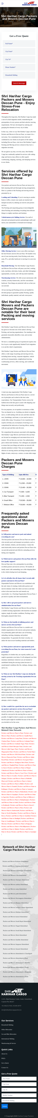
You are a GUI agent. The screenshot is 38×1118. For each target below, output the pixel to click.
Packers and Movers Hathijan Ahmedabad (16, 912)
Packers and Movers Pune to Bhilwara (22, 797)
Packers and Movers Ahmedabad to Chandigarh (17, 953)
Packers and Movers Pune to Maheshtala (14, 792)
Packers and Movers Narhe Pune (24, 752)
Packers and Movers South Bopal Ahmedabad (17, 921)
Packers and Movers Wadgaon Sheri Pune (14, 762)
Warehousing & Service (8, 1043)
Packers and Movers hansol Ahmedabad (15, 916)
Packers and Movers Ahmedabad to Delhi (15, 976)
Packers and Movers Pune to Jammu (20, 789)
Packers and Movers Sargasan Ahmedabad (15, 866)
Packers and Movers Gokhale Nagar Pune (14, 744)
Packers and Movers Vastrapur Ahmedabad (16, 880)
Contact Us (4, 1067)
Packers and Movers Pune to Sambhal (18, 816)
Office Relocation (6, 1029)
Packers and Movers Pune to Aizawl (21, 805)
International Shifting (7, 1039)
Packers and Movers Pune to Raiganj (19, 824)
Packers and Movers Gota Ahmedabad (14, 875)
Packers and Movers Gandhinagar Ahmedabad (17, 870)
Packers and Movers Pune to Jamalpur (23, 832)
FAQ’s (3, 1058)
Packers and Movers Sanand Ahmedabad (15, 949)
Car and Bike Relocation (8, 1034)
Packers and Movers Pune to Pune (12, 733)
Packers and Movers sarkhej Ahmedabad (15, 884)
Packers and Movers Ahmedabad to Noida (16, 967)
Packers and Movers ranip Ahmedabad (15, 889)
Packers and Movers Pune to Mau (12, 808)
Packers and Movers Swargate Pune (20, 760)
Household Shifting (7, 1025)
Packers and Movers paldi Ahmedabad (14, 893)
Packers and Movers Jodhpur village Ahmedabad (18, 907)
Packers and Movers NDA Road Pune (13, 754)
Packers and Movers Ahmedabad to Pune (15, 958)
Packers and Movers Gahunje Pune (22, 741)
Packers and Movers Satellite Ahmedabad (15, 940)
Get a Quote (5, 1063)
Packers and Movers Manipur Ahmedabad (16, 903)
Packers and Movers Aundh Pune (21, 736)
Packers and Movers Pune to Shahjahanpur (15, 800)
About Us (4, 1054)
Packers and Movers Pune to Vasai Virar (14, 773)
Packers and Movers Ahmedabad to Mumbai (16, 963)
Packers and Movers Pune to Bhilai (12, 784)
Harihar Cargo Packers (26, 1116)
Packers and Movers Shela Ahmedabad (15, 935)
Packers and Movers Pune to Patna (21, 770)
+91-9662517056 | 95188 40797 (11, 1006)
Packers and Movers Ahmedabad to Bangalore (17, 972)
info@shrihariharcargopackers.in (11, 1010)
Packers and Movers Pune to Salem (19, 781)
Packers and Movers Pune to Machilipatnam (15, 826)
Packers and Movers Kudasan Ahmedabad (15, 861)
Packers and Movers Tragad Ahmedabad (15, 926)
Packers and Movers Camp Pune (11, 738)
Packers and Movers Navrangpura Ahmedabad (17, 898)
